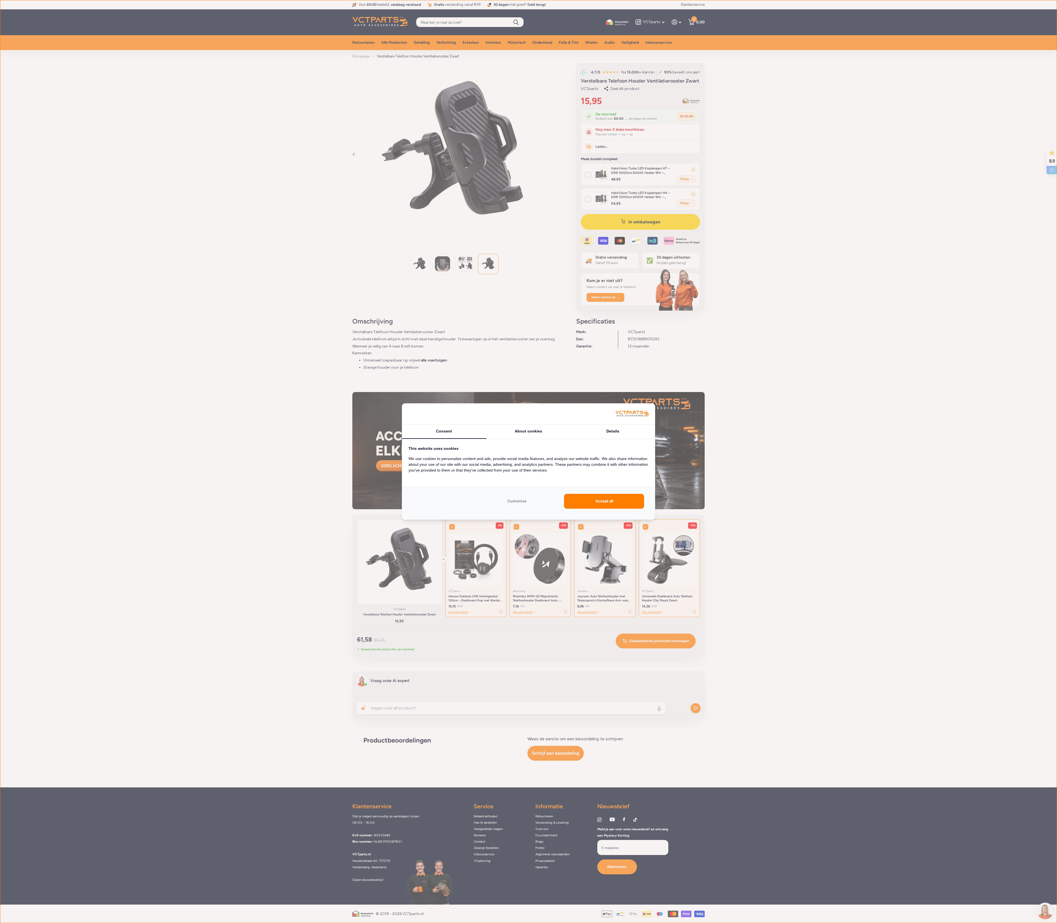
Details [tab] (612, 431)
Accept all (604, 501)
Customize (517, 501)
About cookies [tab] (528, 431)
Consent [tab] (444, 431)
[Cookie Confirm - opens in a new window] (632, 414)
